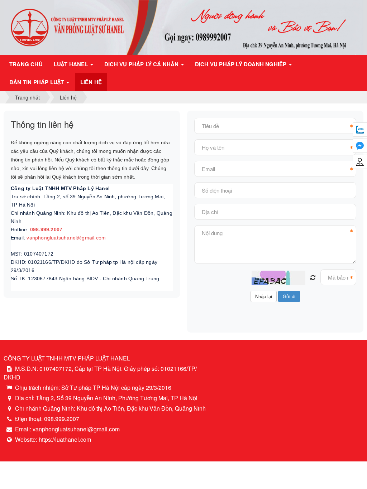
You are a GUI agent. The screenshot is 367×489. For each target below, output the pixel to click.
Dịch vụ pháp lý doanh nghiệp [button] (241, 64)
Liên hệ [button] (91, 82)
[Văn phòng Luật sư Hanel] (183, 27)
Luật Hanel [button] (72, 64)
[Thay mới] (312, 277)
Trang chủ (26, 64)
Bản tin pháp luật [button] (37, 82)
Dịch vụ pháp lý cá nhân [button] (142, 64)
